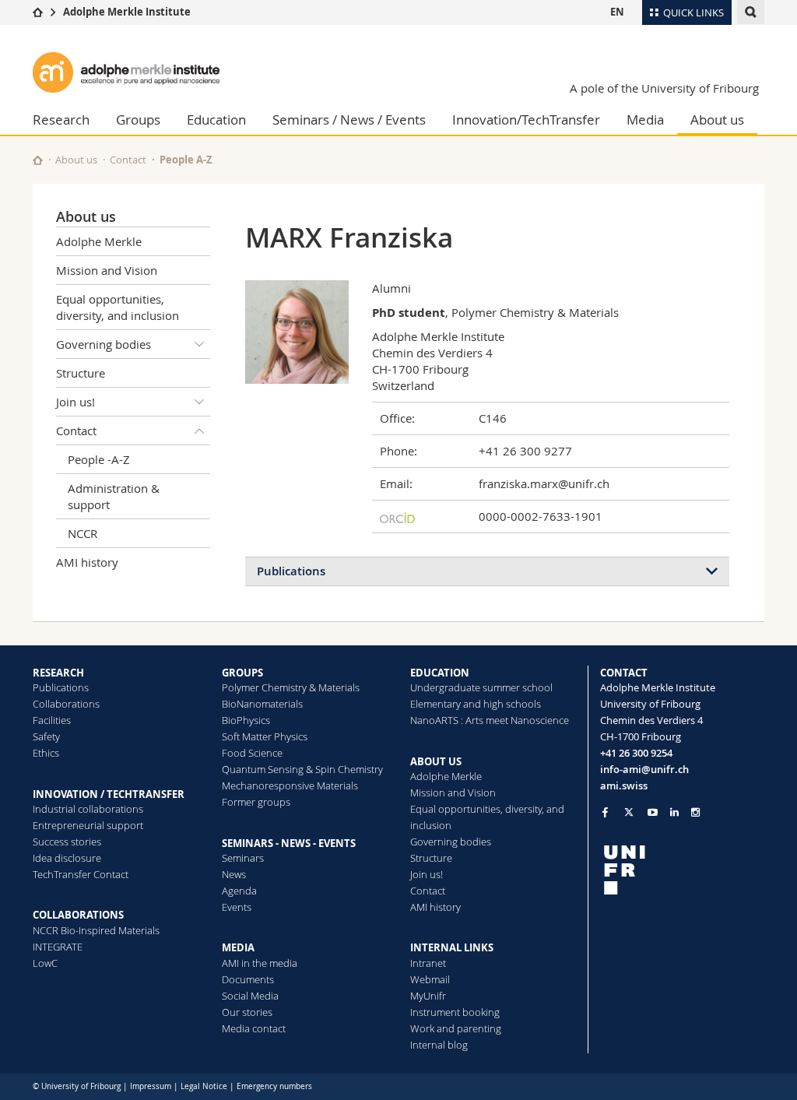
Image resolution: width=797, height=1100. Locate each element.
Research (61, 119)
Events (236, 907)
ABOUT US (436, 761)
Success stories (67, 842)
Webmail (430, 979)
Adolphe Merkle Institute (127, 12)
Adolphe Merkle (99, 241)
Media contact (254, 1028)
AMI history (87, 562)
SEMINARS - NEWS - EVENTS (289, 843)
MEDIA (238, 947)
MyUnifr (428, 996)
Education (216, 119)
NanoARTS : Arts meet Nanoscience (489, 720)
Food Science (252, 753)
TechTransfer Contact (80, 874)
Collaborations (66, 704)
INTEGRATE (58, 947)
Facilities (52, 720)
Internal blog (439, 1045)
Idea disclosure (67, 858)
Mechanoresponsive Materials (290, 785)
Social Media (250, 996)
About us (717, 119)
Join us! (75, 401)
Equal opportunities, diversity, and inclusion (117, 307)
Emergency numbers (274, 1086)
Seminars (243, 858)
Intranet (428, 963)
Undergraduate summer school (481, 687)
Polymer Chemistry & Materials (291, 687)
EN (617, 12)
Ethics (46, 753)
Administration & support (114, 496)
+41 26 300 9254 (636, 753)
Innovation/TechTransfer (526, 119)
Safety (46, 736)
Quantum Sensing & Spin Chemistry (302, 769)
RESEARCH (58, 673)
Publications (291, 571)
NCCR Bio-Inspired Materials (96, 930)
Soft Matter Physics (264, 736)
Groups (138, 119)
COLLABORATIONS (78, 915)
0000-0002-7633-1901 (540, 516)
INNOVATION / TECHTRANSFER (108, 794)
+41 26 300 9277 (525, 451)
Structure (80, 373)
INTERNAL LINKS (451, 947)
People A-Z (186, 160)
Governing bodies (103, 344)
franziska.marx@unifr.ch (544, 483)
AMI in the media (259, 963)
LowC (45, 963)
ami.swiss (624, 785)
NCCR (82, 533)
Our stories (247, 1012)
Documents (248, 979)
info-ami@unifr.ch (644, 769)
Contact (128, 160)
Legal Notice (204, 1086)
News (234, 874)
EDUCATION (439, 673)
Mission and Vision (106, 270)
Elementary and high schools (475, 704)
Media (645, 119)
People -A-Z (99, 459)
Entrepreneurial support (88, 825)
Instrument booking (455, 1012)
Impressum (150, 1086)
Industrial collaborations (88, 809)
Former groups (256, 802)
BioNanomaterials (262, 704)
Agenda (239, 891)
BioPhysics (246, 720)
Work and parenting (455, 1028)
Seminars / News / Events (349, 119)
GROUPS (242, 673)
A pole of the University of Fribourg (664, 88)
